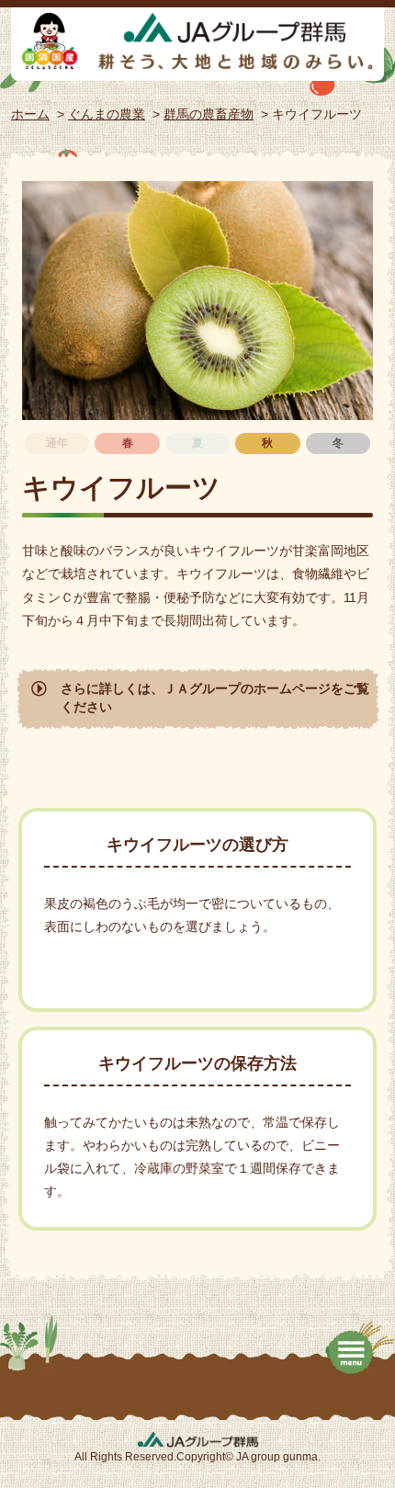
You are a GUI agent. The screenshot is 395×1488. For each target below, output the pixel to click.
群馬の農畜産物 (209, 114)
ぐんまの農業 (106, 114)
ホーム (30, 114)
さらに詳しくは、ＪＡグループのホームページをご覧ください (215, 697)
